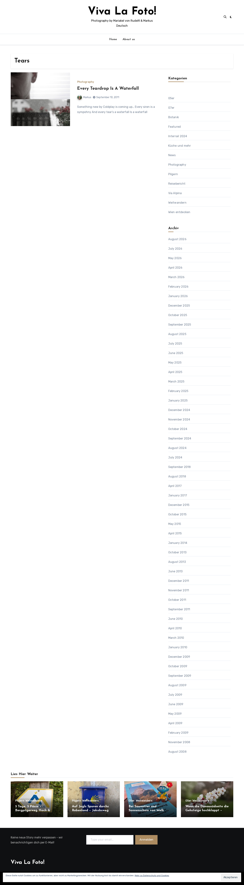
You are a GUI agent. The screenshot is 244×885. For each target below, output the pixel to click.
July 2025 (175, 343)
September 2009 (179, 675)
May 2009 (175, 713)
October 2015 (177, 514)
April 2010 (175, 628)
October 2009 (177, 666)
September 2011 (179, 609)
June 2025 (175, 353)
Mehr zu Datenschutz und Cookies (152, 875)
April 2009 (175, 723)
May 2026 (175, 258)
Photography (85, 82)
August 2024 (177, 448)
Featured (174, 126)
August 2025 (177, 334)
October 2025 (177, 315)
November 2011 (178, 590)
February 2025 (178, 391)
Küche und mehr (179, 145)
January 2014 (177, 543)
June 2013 (175, 571)
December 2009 (179, 656)
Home (113, 39)
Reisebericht (176, 183)
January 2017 (177, 495)
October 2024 (177, 429)
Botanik (173, 117)
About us (129, 39)
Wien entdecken (179, 212)
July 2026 (175, 248)
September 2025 (179, 324)
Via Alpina (175, 193)
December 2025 (179, 305)
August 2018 (177, 476)
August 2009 (177, 685)
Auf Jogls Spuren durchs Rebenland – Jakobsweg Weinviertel (90, 810)
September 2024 (179, 438)
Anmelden (146, 839)
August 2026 (177, 239)
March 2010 (176, 637)
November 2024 (179, 419)
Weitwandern (177, 202)
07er (171, 107)
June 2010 (175, 619)
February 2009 (178, 732)
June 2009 (175, 704)
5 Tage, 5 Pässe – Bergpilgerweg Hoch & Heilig (32, 810)
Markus (87, 97)
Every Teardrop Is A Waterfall (108, 88)
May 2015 (174, 524)
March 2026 (176, 277)
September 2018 (179, 467)
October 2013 (177, 552)
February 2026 (178, 286)
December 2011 (178, 581)
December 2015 (179, 505)
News (172, 155)
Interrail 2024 (177, 136)
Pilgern (173, 174)
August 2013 (177, 562)
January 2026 (178, 296)
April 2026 (175, 267)
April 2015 (175, 533)
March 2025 (176, 381)
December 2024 (179, 410)
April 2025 (175, 372)
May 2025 (175, 362)
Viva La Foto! (122, 11)
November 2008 (179, 742)
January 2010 (177, 647)
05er (171, 98)
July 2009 (175, 694)
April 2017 (175, 486)
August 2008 (177, 751)
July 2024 (175, 457)
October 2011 (177, 600)
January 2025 (178, 400)
